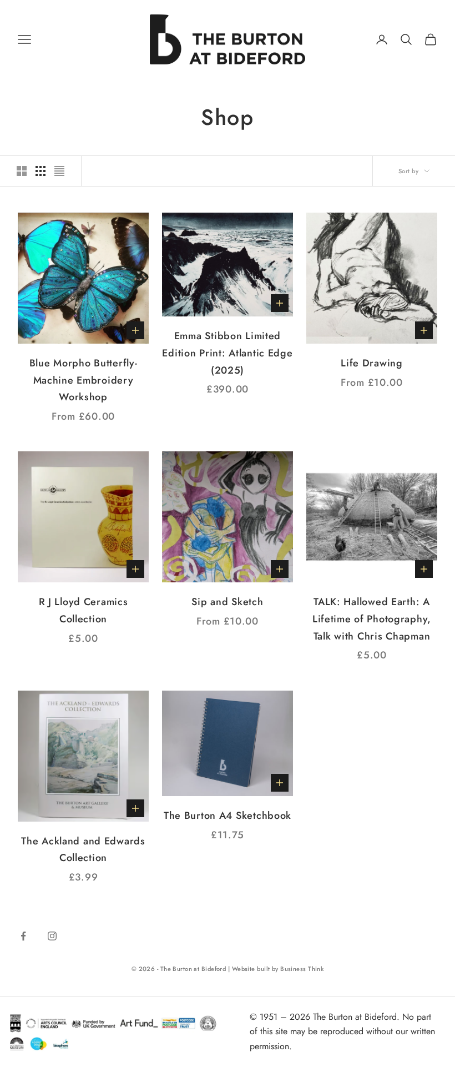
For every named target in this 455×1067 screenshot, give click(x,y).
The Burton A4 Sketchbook (227, 815)
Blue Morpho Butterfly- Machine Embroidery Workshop (83, 380)
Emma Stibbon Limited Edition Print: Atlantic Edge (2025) (227, 353)
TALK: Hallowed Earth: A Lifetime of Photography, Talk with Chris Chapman (371, 619)
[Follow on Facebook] (23, 936)
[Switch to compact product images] (59, 171)
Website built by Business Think (278, 968)
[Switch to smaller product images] (41, 171)
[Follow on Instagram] (52, 936)
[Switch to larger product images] (22, 171)
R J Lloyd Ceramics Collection (83, 610)
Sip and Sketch (227, 602)
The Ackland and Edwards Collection (83, 849)
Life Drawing (372, 363)
